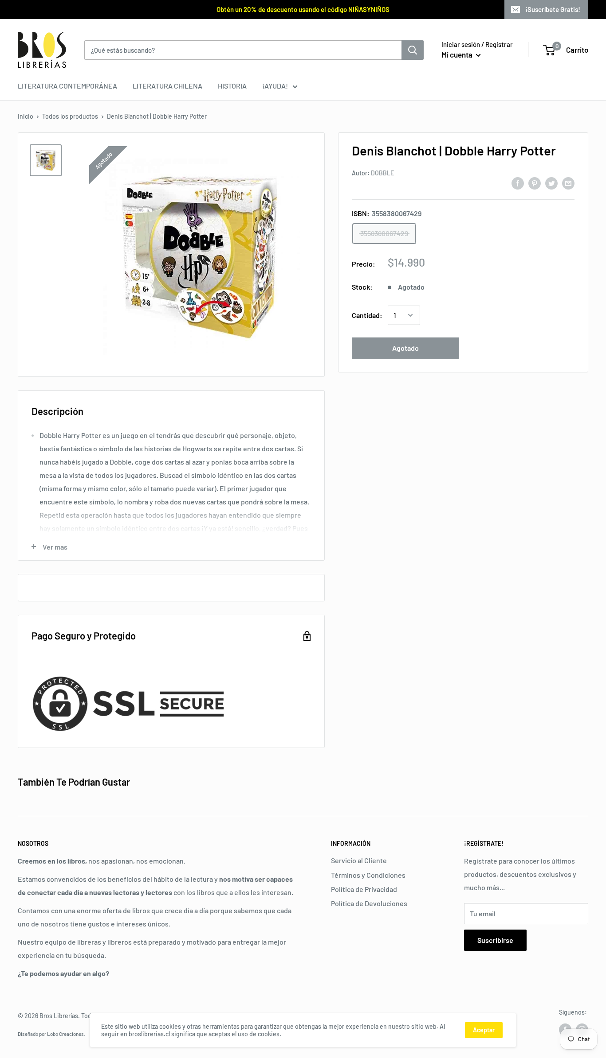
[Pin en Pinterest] (534, 183)
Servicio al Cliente (359, 860)
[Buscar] (412, 50)
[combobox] (242, 50)
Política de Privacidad (364, 889)
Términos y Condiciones (368, 875)
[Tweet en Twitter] (551, 183)
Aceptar (484, 1030)
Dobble (382, 173)
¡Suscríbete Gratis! (552, 9)
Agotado (405, 348)
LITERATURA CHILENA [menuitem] (167, 85)
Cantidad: (367, 315)
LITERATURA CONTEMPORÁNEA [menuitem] (67, 85)
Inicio (25, 116)
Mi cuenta (457, 54)
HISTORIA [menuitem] (232, 85)
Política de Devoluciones (369, 903)
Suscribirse (495, 940)
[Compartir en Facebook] (518, 183)
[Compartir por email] (568, 183)
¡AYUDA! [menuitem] (275, 85)
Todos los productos (70, 116)
